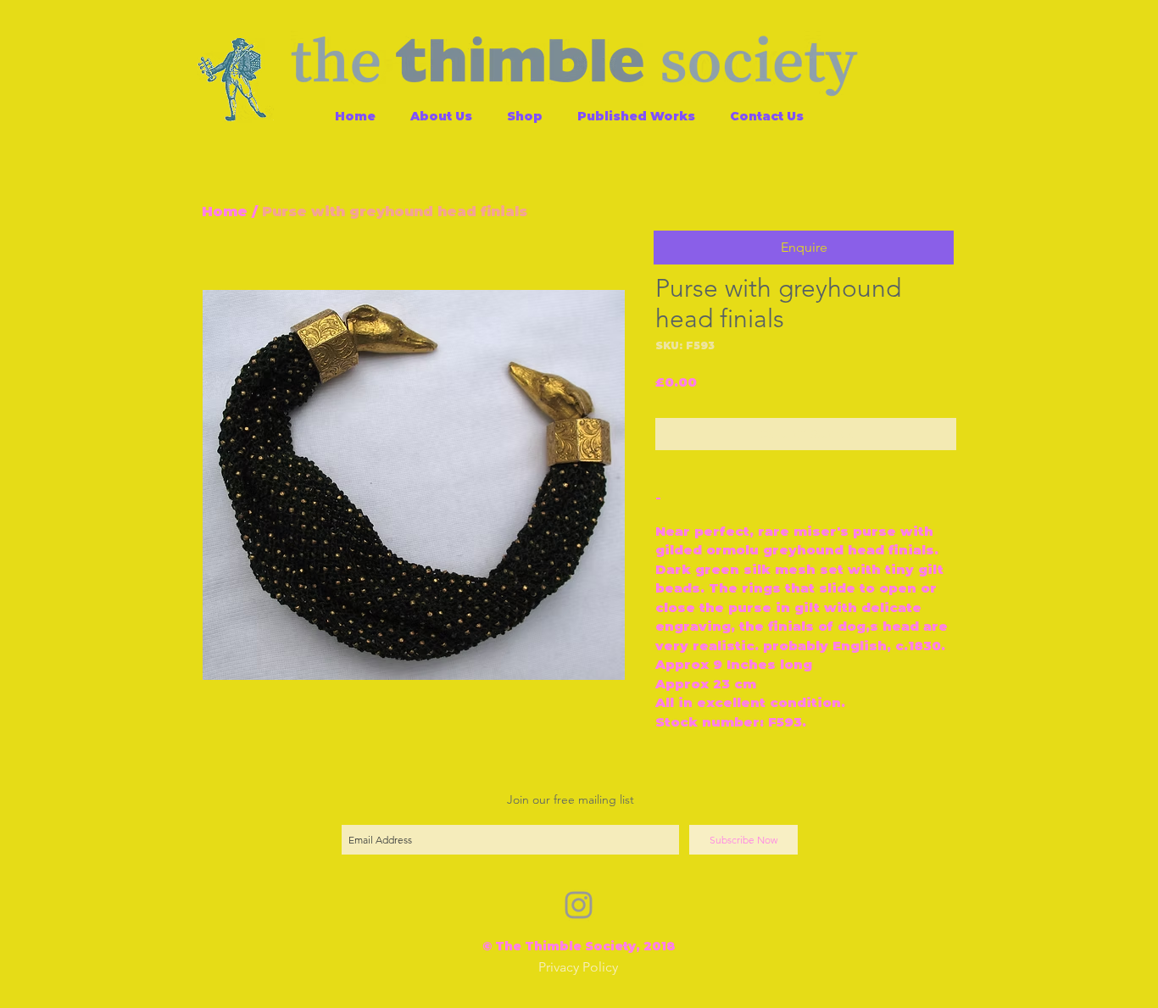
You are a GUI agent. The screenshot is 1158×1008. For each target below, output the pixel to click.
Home (225, 211)
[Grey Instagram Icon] (578, 905)
